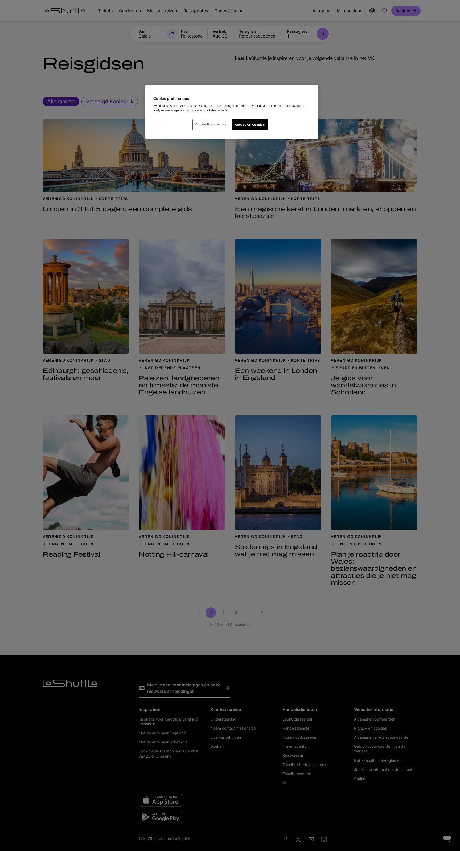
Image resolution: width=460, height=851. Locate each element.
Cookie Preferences (211, 124)
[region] (231, 112)
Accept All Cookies (250, 124)
